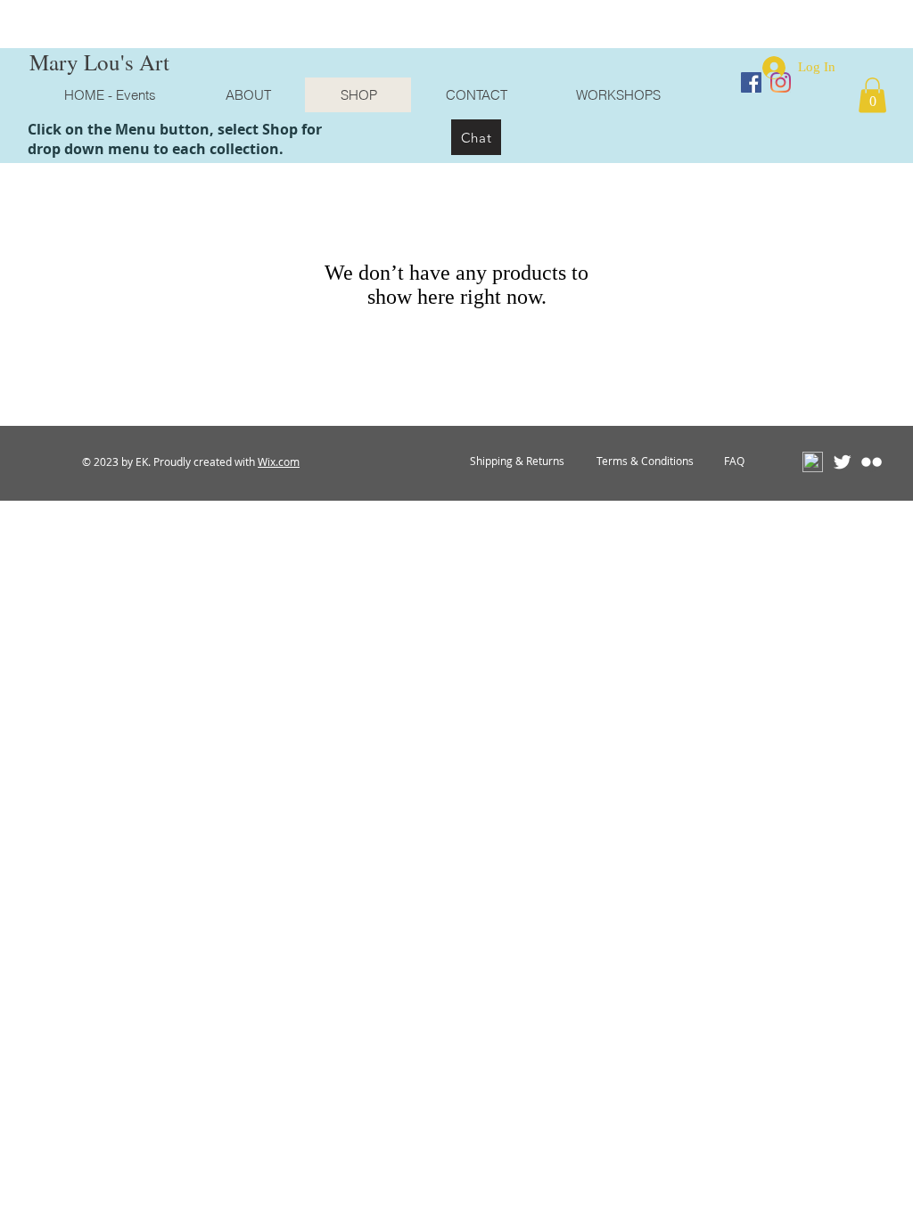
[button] (872, 95)
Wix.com (279, 461)
